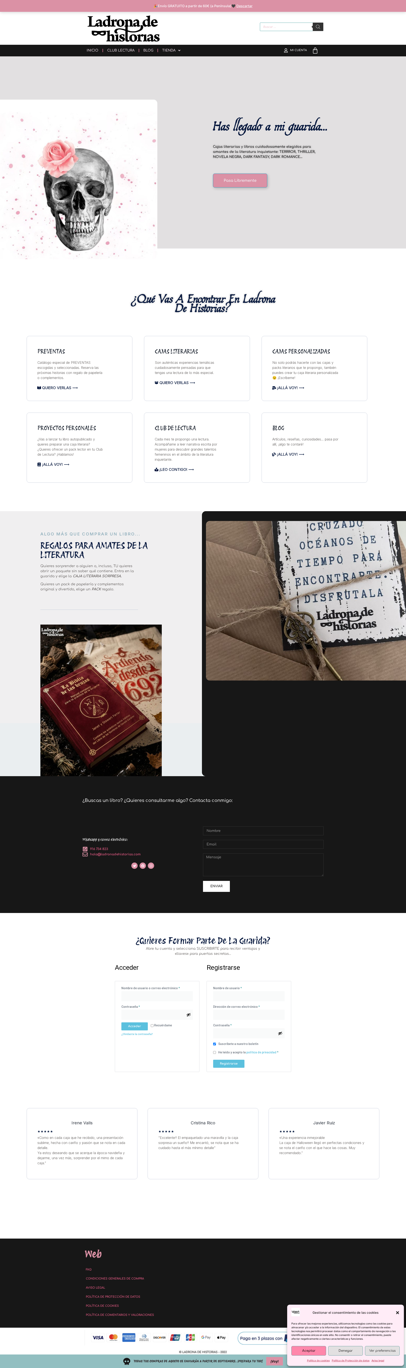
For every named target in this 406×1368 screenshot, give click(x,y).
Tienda (169, 50)
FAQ (89, 1269)
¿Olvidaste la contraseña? (137, 1034)
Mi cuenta (298, 50)
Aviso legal (378, 1360)
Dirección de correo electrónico (244, 1006)
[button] (397, 1313)
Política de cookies (318, 1360)
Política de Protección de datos (350, 1360)
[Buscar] (318, 27)
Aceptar (308, 1351)
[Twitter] (134, 866)
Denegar (346, 1351)
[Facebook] (143, 866)
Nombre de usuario (235, 987)
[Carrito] (315, 50)
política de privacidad (261, 1052)
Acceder (134, 1026)
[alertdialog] (203, 1361)
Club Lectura (120, 50)
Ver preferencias (382, 1351)
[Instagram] (151, 866)
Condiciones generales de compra (115, 1278)
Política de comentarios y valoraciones (120, 1315)
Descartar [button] (244, 6)
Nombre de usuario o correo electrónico (157, 987)
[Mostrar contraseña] (188, 1014)
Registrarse (229, 1063)
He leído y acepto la (248, 1052)
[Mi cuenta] (286, 50)
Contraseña (138, 1006)
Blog (148, 50)
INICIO (92, 50)
